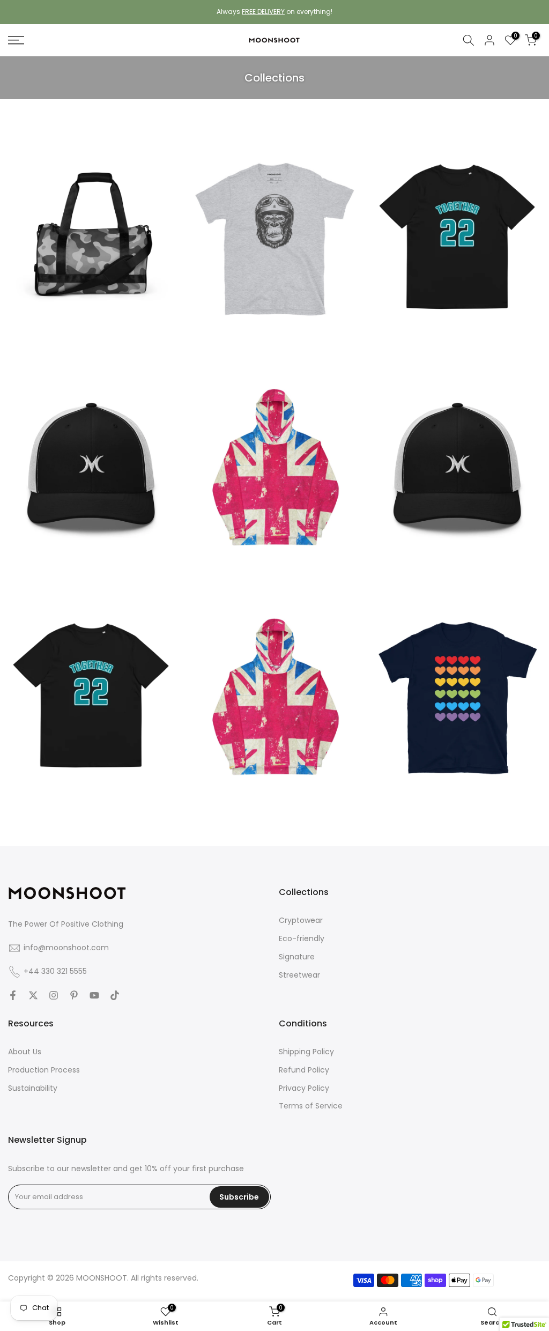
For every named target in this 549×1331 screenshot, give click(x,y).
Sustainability (32, 1088)
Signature (297, 956)
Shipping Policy (306, 1051)
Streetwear (299, 975)
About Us (24, 1051)
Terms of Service (311, 1105)
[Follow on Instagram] (53, 995)
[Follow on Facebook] (13, 995)
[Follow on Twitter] (33, 995)
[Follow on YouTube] (94, 995)
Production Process (44, 1069)
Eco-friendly (301, 938)
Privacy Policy (304, 1088)
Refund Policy (304, 1069)
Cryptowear (301, 920)
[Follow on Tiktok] (115, 995)
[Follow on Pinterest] (74, 995)
